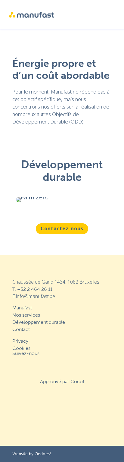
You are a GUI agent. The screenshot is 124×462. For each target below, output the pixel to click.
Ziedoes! (43, 453)
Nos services (26, 315)
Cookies (21, 348)
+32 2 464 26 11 (34, 289)
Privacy (20, 341)
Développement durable (38, 322)
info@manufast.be (35, 296)
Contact (21, 329)
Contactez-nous (62, 228)
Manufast (22, 308)
